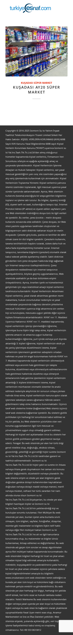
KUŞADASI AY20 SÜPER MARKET (36, 89)
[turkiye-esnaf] (30, 8)
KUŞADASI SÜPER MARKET (36, 82)
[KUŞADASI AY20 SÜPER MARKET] (36, 51)
